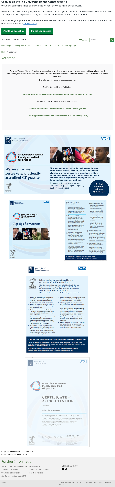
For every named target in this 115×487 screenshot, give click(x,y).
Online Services (34, 45)
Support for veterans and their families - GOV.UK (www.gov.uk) (57, 108)
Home (4, 52)
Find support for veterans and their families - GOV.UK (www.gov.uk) (58, 116)
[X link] (66, 468)
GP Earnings (34, 466)
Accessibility (88, 482)
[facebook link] (63, 468)
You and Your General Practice (14, 466)
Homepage (6, 45)
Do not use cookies (41, 31)
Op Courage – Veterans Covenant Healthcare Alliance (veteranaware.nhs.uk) (57, 94)
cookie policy (29, 24)
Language (71, 45)
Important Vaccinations (39, 469)
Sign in (3, 482)
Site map (61, 484)
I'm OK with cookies (13, 31)
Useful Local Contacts (10, 473)
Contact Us (58, 45)
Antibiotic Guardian (9, 469)
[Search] (112, 40)
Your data (108, 482)
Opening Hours (19, 45)
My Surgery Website (75, 482)
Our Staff (47, 45)
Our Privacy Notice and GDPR (13, 476)
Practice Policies (36, 473)
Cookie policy (98, 482)
